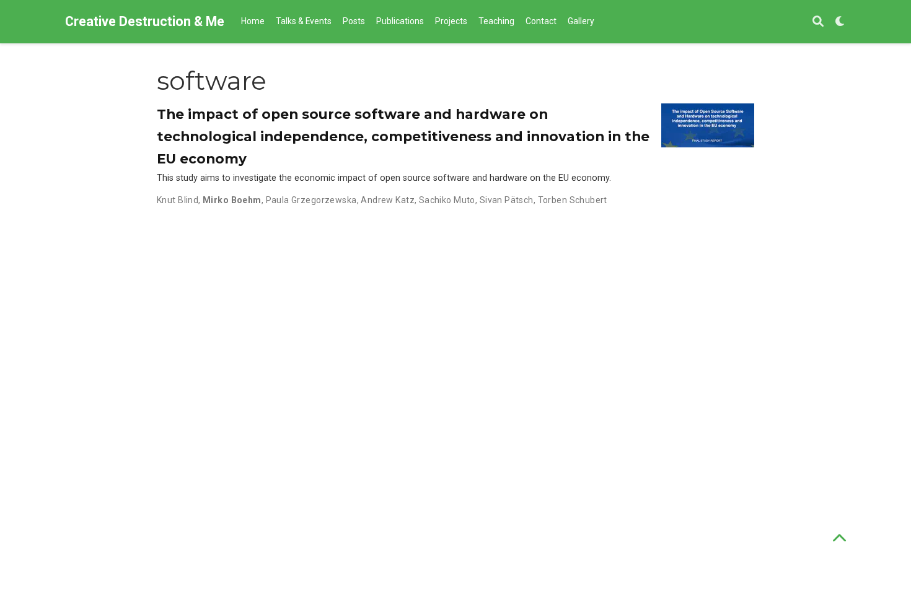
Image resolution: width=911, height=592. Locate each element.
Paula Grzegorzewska (311, 200)
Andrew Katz (388, 200)
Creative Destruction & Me (144, 21)
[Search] (818, 22)
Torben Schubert (572, 200)
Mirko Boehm (232, 200)
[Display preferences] (840, 22)
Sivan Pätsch (507, 200)
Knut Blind (177, 200)
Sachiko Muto (447, 200)
